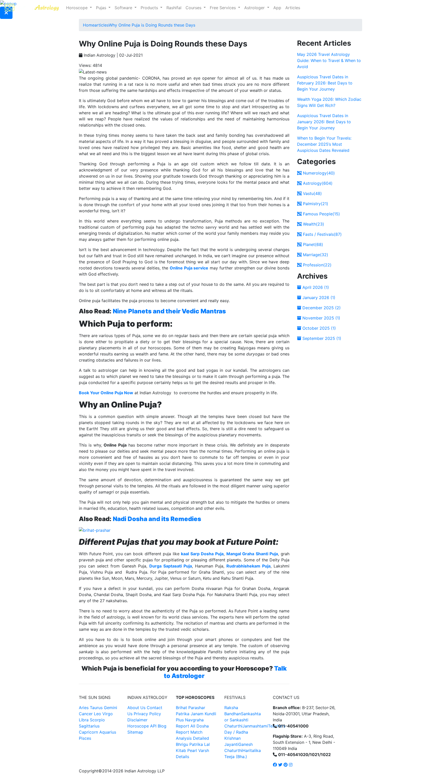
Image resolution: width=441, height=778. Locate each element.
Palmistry (315, 203)
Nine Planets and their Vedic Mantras (169, 311)
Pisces (85, 738)
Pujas (101, 7)
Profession (317, 264)
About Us (136, 707)
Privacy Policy (147, 713)
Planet (312, 244)
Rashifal (173, 7)
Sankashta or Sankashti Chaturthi (242, 719)
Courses (194, 7)
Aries (84, 707)
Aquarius (107, 732)
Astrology (317, 183)
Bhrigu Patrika (189, 744)
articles (101, 25)
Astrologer (255, 7)
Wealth (313, 224)
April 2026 (315, 287)
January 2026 (318, 297)
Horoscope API (141, 725)
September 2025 (321, 338)
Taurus (96, 707)
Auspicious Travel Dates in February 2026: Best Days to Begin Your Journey (324, 83)
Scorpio (97, 719)
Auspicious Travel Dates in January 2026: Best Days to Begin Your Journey (324, 121)
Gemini (110, 707)
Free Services (223, 7)
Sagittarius (89, 725)
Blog (162, 725)
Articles (292, 7)
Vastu (312, 193)
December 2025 (321, 307)
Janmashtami (255, 725)
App (277, 7)
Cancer (86, 713)
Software (124, 7)
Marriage (315, 254)
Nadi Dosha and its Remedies (157, 519)
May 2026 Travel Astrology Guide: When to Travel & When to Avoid (329, 60)
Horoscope (77, 7)
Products (150, 7)
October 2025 (318, 328)
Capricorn (88, 732)
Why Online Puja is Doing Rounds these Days (152, 25)
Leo (97, 713)
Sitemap (135, 732)
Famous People (321, 213)
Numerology (318, 173)
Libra (84, 719)
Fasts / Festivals (322, 234)
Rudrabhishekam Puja (248, 566)
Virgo (107, 713)
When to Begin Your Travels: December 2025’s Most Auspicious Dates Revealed (324, 144)
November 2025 (320, 317)
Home (88, 25)
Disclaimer (137, 719)
